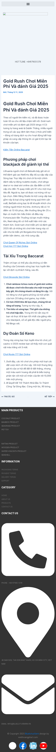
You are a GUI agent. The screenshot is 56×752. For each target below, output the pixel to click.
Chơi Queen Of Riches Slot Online (20, 242)
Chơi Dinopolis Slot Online (16, 277)
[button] (28, 3)
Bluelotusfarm (32, 733)
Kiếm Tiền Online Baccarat (16, 149)
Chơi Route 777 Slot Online (16, 354)
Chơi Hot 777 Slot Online (15, 246)
